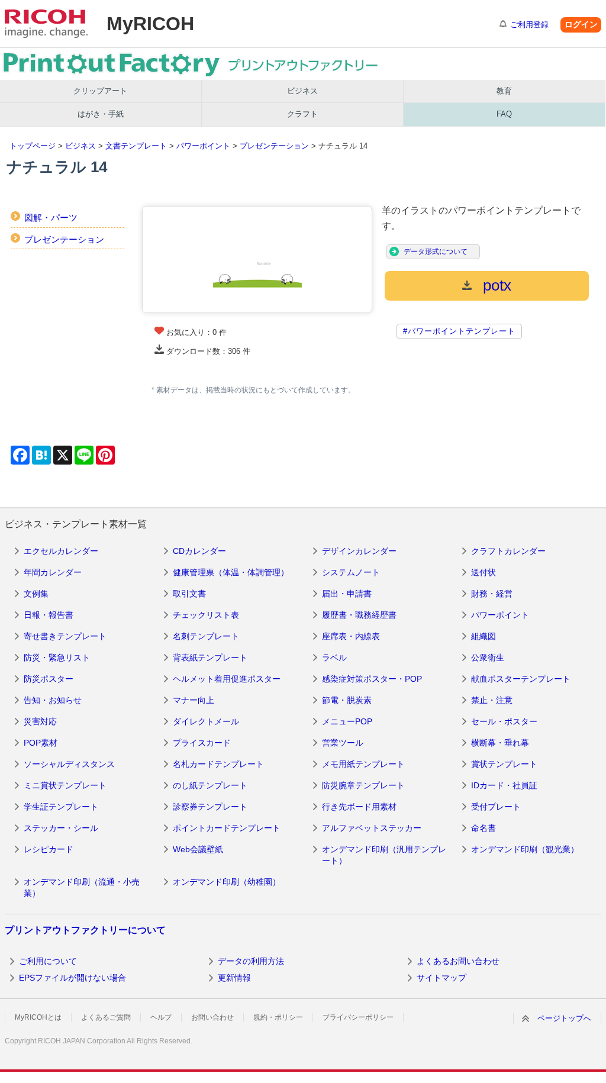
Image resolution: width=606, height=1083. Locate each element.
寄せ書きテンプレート (65, 636)
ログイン (581, 24)
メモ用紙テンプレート (363, 764)
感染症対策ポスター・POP (372, 679)
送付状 (483, 572)
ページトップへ (564, 1018)
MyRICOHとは (38, 1017)
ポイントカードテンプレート (227, 828)
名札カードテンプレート (218, 764)
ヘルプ (161, 1017)
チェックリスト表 (206, 615)
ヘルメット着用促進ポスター (227, 679)
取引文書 (189, 593)
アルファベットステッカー (371, 828)
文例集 (36, 593)
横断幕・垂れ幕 (500, 742)
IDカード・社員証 (504, 785)
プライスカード (202, 742)
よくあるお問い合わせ (458, 961)
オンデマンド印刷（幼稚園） (227, 882)
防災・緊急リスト (57, 657)
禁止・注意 (491, 700)
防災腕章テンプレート (363, 785)
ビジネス (302, 90)
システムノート (351, 572)
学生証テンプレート (61, 806)
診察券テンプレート (210, 806)
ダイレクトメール (206, 721)
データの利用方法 (251, 961)
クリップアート (100, 90)
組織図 (483, 636)
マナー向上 (193, 700)
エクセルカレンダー (61, 551)
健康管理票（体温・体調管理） (231, 572)
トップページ (32, 145)
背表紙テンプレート (210, 657)
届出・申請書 (347, 593)
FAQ (504, 113)
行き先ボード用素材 (359, 806)
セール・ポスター (504, 721)
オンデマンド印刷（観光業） (525, 849)
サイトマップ (441, 977)
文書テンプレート (136, 145)
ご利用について (48, 961)
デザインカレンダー (359, 551)
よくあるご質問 (106, 1017)
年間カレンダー (53, 572)
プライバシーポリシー (358, 1017)
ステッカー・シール (61, 828)
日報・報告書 (48, 615)
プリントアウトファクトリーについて (85, 930)
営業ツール (342, 742)
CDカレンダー (199, 551)
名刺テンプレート (206, 636)
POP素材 (40, 742)
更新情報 (234, 977)
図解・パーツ (51, 217)
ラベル (334, 657)
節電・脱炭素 (347, 700)
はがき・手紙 (101, 113)
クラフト (302, 113)
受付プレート (496, 806)
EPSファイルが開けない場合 (72, 977)
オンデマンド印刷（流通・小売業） (82, 887)
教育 (504, 90)
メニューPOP (347, 721)
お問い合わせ (212, 1017)
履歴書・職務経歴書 (359, 615)
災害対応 (40, 721)
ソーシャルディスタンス (69, 764)
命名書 (483, 828)
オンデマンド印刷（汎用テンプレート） (384, 855)
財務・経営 (491, 593)
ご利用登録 (529, 24)
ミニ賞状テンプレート (65, 785)
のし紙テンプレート (210, 785)
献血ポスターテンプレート (520, 679)
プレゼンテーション (274, 145)
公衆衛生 (487, 657)
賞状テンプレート (504, 764)
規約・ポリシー (278, 1017)
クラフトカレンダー (508, 551)
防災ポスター (48, 679)
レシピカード (48, 849)
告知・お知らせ (53, 700)
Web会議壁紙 (198, 849)
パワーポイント (203, 145)
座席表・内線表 (351, 636)
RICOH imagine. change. (46, 23)
